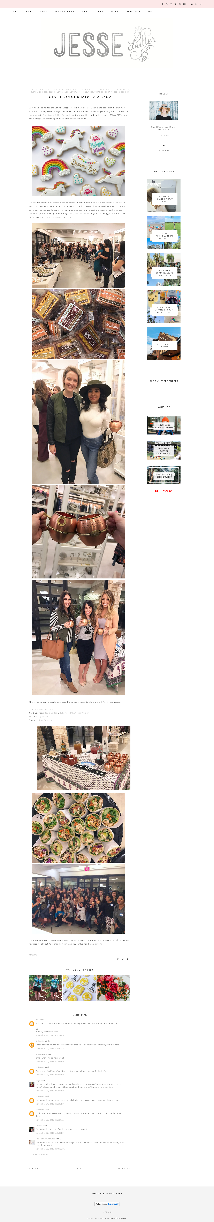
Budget (86, 11)
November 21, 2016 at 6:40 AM (50, 1048)
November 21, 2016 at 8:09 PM (50, 1103)
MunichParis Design (118, 1218)
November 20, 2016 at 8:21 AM (50, 1035)
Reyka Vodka (51, 713)
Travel (151, 11)
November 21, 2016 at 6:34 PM (50, 1074)
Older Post (124, 1168)
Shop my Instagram (65, 11)
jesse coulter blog (58, 92)
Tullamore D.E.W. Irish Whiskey (74, 713)
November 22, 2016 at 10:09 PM (50, 1148)
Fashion (115, 11)
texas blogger (102, 92)
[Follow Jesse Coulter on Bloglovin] (107, 1205)
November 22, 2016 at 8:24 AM (50, 1120)
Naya (38, 1080)
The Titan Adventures (45, 1138)
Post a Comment (40, 1154)
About (29, 11)
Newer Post (35, 1168)
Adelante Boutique (44, 709)
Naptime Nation (53, 217)
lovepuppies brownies (81, 92)
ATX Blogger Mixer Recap (79, 97)
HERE (112, 940)
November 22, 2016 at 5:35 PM (50, 1133)
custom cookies (39, 92)
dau (37, 1019)
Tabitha (39, 1125)
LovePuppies (45, 720)
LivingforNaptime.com (79, 213)
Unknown (40, 1041)
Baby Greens (42, 716)
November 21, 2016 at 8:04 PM (50, 1090)
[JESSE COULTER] (107, 47)
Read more (164, 135)
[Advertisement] (164, 593)
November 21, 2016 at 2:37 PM (50, 1061)
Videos (43, 11)
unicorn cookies (120, 92)
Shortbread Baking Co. (54, 115)
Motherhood (133, 11)
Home (15, 11)
